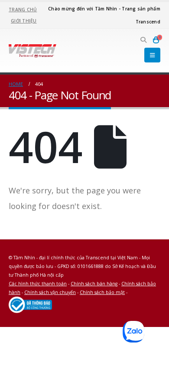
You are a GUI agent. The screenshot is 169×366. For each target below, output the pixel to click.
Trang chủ (23, 10)
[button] (143, 40)
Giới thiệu (24, 21)
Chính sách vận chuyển (50, 292)
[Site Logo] (32, 50)
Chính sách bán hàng (94, 284)
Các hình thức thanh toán (38, 284)
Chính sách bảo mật (102, 292)
